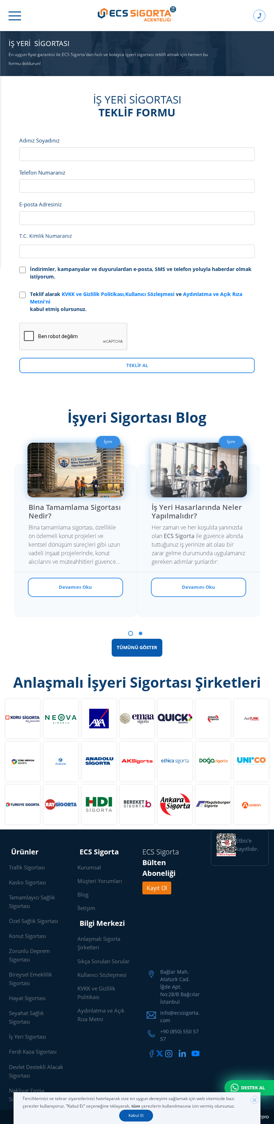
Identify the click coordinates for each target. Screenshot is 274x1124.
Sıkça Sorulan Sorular (103, 961)
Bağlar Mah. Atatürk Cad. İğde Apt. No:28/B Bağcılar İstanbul (180, 986)
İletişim (86, 908)
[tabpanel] (75, 523)
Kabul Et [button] (136, 1115)
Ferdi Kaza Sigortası (33, 1051)
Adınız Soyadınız (39, 140)
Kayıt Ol (157, 888)
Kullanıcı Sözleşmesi (150, 294)
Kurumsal (89, 867)
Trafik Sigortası (27, 867)
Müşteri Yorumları (99, 880)
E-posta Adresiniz (40, 204)
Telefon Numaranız (42, 172)
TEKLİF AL (137, 365)
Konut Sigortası (27, 935)
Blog (82, 894)
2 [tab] (140, 633)
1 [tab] (130, 633)
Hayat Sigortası (27, 998)
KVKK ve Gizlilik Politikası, (93, 294)
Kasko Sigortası (27, 882)
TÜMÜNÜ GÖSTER (137, 647)
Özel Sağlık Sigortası (33, 920)
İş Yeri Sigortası (27, 1036)
